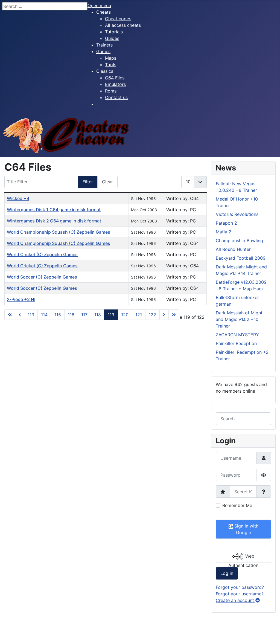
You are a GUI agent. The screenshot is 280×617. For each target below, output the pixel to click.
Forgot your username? (240, 593)
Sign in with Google (245, 529)
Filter (88, 181)
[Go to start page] (9, 314)
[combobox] (243, 418)
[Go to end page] (173, 314)
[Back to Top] (270, 607)
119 (111, 314)
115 (57, 314)
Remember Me (237, 505)
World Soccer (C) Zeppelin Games (42, 277)
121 (138, 314)
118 (97, 314)
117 (84, 314)
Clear (107, 181)
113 (31, 314)
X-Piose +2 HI (21, 299)
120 (125, 314)
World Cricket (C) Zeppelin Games (42, 254)
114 (44, 314)
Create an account (235, 600)
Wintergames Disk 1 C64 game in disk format (54, 209)
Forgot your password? (240, 587)
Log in (226, 573)
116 (71, 314)
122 (152, 314)
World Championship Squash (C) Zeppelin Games (58, 232)
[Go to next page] (164, 314)
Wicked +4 (18, 198)
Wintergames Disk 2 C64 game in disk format (54, 221)
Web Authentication (243, 558)
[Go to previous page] (19, 314)
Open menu (99, 5)
